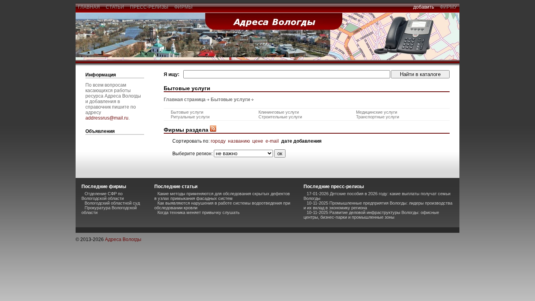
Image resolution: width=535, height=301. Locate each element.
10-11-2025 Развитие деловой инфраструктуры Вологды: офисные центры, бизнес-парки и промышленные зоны (371, 214)
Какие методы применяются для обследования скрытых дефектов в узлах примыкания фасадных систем (222, 196)
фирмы (183, 7)
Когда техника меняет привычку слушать (198, 212)
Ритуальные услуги (190, 116)
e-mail (272, 141)
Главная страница (185, 99)
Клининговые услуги (278, 112)
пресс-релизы (149, 7)
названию (239, 141)
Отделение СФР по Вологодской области (102, 196)
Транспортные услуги (377, 116)
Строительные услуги (280, 116)
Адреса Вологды (123, 239)
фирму (448, 7)
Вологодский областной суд (112, 203)
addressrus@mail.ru (106, 118)
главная (89, 7)
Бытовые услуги (230, 99)
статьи (115, 7)
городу (218, 141)
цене (257, 141)
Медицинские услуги (376, 112)
